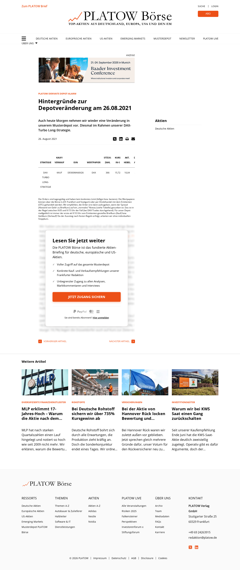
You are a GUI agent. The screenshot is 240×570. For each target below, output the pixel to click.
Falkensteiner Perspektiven (130, 519)
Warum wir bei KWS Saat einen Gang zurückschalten (191, 413)
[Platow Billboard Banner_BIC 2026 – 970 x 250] (86, 70)
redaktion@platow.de (203, 538)
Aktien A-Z (94, 505)
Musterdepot (162, 38)
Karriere (160, 532)
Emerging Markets (133, 38)
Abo (208, 13)
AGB (133, 558)
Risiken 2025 (129, 511)
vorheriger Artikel (55, 341)
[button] (114, 139)
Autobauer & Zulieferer (68, 511)
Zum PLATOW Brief (34, 6)
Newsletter (187, 38)
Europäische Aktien (79, 38)
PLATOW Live (210, 38)
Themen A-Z (62, 505)
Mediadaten (162, 516)
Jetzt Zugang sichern (86, 297)
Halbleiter (61, 516)
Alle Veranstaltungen (134, 505)
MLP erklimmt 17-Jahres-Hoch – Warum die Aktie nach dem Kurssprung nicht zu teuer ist (42, 418)
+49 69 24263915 (199, 532)
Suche (201, 6)
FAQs (158, 521)
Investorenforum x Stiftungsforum (132, 529)
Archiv (159, 505)
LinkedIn (196, 547)
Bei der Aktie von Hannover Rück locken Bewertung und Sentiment (143, 416)
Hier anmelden (101, 317)
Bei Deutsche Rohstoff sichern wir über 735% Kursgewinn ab (93, 413)
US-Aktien (106, 38)
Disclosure (147, 558)
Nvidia (92, 521)
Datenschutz (119, 558)
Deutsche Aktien (47, 38)
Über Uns (28, 43)
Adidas (92, 511)
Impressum (100, 558)
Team (158, 511)
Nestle (92, 516)
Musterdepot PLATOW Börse (34, 529)
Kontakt (159, 527)
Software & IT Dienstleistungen (65, 524)
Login (214, 6)
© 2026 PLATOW (78, 558)
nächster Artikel (119, 341)
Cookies (162, 558)
